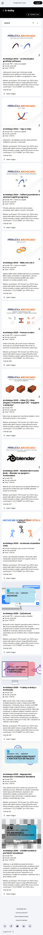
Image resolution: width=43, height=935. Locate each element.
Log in (37, 3)
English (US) (8, 931)
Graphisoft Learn (19, 3)
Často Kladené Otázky (21, 916)
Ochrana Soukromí (21, 912)
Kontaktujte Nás (21, 909)
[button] (33, 23)
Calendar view (34, 14)
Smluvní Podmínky (21, 920)
